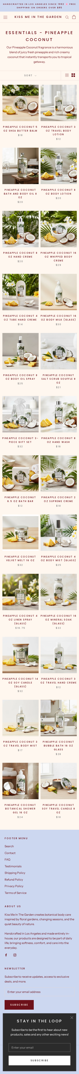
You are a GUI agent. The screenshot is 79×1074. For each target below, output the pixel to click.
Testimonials (13, 866)
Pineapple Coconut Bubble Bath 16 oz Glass (58, 745)
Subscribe (39, 1060)
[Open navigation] (5, 16)
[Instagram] (14, 954)
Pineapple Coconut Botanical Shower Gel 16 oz (20, 808)
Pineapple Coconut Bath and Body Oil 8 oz (20, 193)
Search (9, 846)
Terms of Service (15, 893)
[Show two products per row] (73, 75)
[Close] (71, 1017)
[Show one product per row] (67, 75)
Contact (10, 853)
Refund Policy (14, 879)
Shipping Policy (15, 873)
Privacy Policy (14, 886)
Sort (29, 75)
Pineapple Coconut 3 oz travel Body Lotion (58, 130)
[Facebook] (6, 954)
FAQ (7, 859)
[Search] (67, 17)
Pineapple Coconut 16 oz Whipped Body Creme (59, 256)
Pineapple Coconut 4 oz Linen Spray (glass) (20, 619)
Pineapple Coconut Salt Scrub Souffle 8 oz (58, 379)
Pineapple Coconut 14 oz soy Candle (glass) (20, 682)
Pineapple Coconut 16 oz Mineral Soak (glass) (59, 619)
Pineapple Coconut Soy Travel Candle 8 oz (58, 808)
